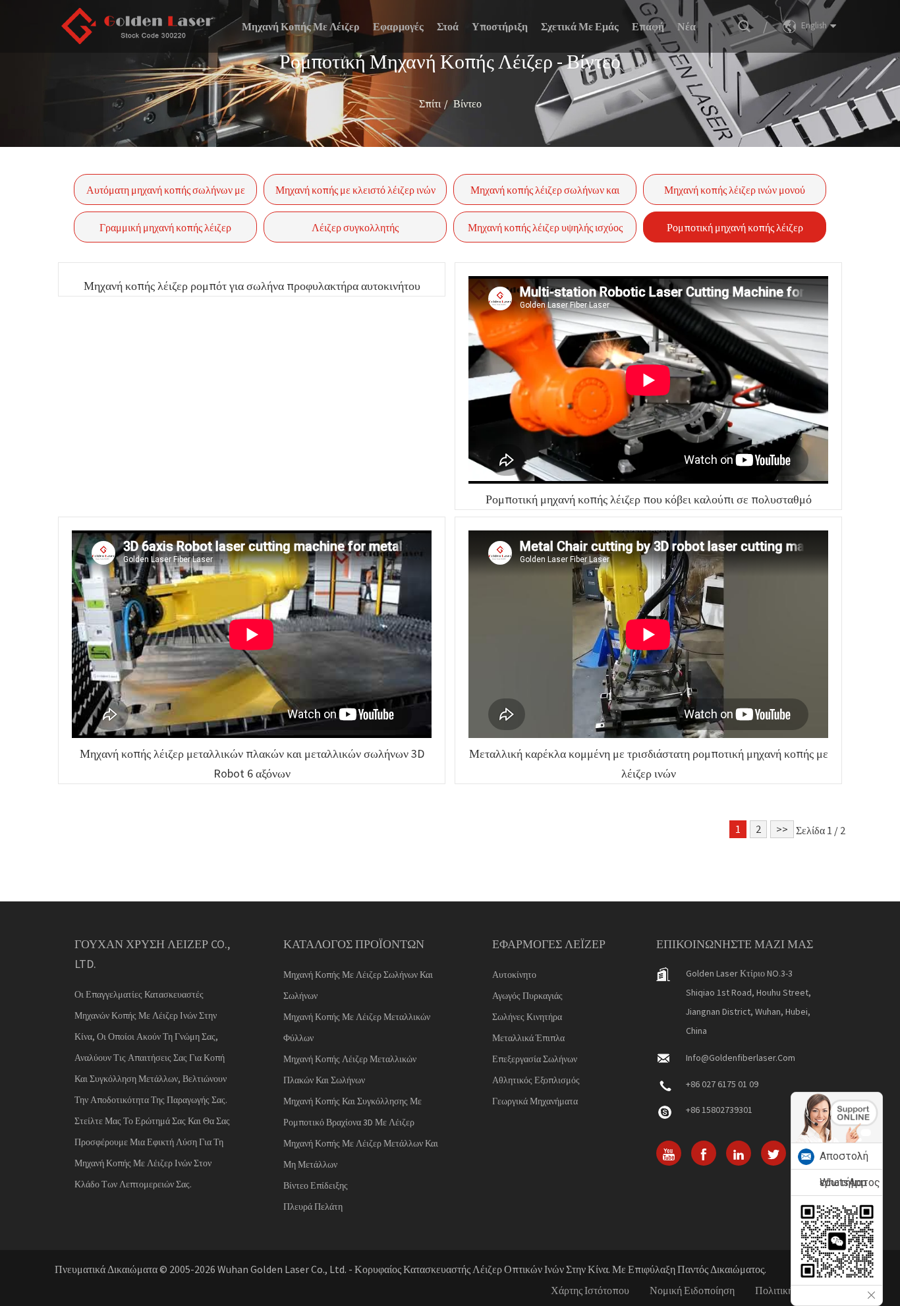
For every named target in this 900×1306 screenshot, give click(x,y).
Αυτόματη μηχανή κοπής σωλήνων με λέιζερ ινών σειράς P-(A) (165, 194)
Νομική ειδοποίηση (692, 1290)
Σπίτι (430, 103)
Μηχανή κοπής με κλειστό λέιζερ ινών (355, 189)
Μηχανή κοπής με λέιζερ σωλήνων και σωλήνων (358, 985)
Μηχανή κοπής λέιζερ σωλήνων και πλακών (544, 194)
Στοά (448, 26)
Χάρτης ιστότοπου (590, 1290)
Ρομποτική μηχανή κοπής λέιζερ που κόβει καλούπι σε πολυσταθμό (649, 499)
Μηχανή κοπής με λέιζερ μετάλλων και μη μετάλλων (360, 1153)
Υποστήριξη (500, 26)
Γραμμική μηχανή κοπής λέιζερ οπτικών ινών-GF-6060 (165, 231)
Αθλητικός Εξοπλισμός (536, 1080)
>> (782, 829)
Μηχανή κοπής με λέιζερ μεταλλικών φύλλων (356, 1027)
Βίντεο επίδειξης (315, 1185)
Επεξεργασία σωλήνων (534, 1059)
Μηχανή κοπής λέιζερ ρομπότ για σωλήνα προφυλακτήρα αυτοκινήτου (252, 285)
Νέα (686, 26)
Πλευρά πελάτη (313, 1206)
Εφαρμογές (398, 26)
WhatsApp (843, 1182)
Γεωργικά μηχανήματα (535, 1101)
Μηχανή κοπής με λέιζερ (301, 26)
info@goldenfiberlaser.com (740, 1058)
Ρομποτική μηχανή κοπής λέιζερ (735, 227)
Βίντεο (467, 103)
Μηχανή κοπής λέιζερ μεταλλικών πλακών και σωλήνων (349, 1069)
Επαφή (648, 26)
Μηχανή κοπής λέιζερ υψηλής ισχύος (545, 227)
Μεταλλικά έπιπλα (528, 1038)
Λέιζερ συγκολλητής (355, 227)
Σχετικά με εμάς (580, 26)
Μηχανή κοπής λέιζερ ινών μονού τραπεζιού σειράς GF (734, 194)
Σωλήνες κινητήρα (527, 1017)
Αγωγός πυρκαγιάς (527, 996)
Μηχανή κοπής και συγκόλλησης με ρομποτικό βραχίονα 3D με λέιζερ (352, 1111)
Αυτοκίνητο (514, 974)
